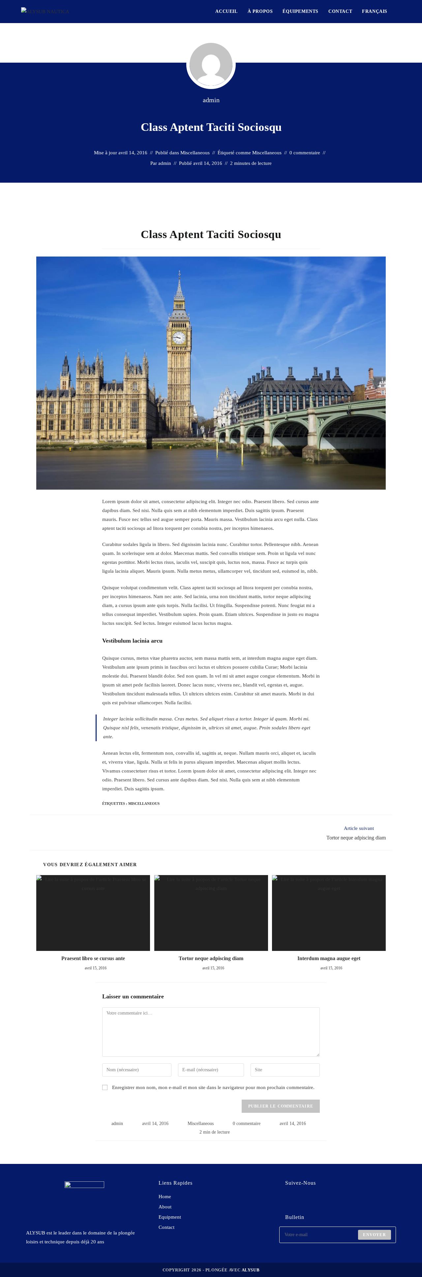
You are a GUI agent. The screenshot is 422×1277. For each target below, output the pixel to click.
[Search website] (399, 11)
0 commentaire (304, 152)
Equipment (170, 1217)
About (165, 1206)
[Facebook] (288, 1200)
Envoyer (374, 1234)
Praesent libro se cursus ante (93, 958)
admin (211, 100)
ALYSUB (251, 1269)
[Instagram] (306, 1200)
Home (165, 1196)
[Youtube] (324, 1200)
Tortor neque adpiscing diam (211, 958)
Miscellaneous (195, 152)
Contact (166, 1227)
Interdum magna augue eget (328, 958)
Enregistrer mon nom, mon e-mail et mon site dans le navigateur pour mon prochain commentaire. (213, 1087)
